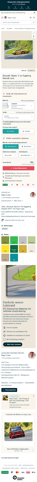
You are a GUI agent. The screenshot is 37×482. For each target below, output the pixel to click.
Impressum (32, 468)
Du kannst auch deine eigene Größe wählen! (17, 123)
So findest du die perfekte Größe (25, 112)
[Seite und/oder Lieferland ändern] (34, 12)
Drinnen (12, 131)
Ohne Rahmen (12, 146)
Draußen (27, 131)
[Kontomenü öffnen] (30, 18)
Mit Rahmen (27, 146)
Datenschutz (23, 468)
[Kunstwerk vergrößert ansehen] (33, 33)
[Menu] (2, 17)
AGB (20, 465)
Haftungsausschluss (27, 465)
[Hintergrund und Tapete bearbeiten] (33, 36)
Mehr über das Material (27, 100)
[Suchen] (33, 22)
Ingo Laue (12, 18)
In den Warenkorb (20, 168)
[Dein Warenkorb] (34, 17)
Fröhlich (4, 229)
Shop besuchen (6, 201)
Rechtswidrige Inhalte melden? (10, 468)
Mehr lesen (18, 201)
